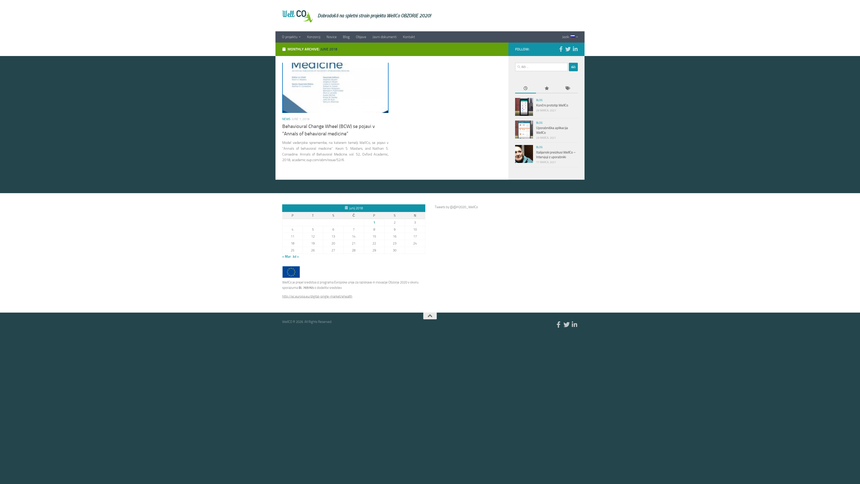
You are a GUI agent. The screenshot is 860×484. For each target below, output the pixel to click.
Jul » (296, 257)
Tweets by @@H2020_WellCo (456, 207)
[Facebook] (560, 49)
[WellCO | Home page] (297, 15)
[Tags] (567, 88)
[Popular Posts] (546, 88)
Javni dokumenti (384, 37)
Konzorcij (313, 37)
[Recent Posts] (525, 88)
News (286, 119)
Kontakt (409, 37)
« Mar (286, 257)
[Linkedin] (575, 49)
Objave (361, 37)
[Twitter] (568, 49)
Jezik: (566, 37)
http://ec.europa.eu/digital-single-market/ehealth (317, 296)
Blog (346, 37)
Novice (332, 37)
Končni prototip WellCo (552, 105)
